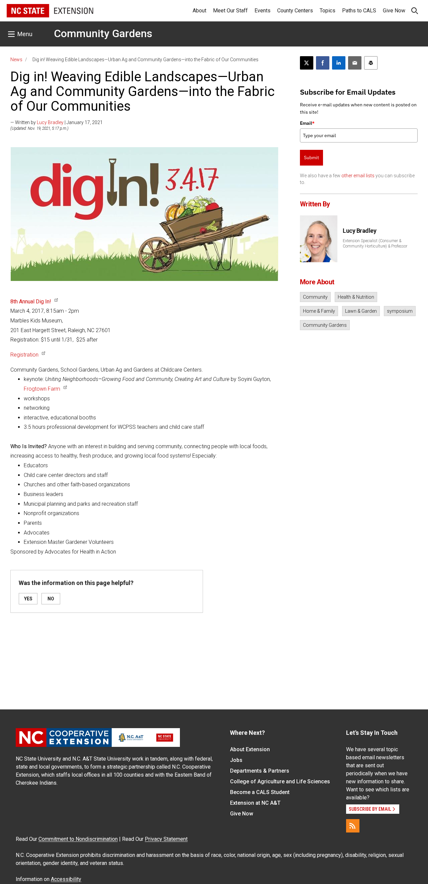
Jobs (236, 760)
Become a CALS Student (260, 792)
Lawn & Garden (361, 311)
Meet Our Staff (230, 10)
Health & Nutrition (356, 297)
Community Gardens (103, 33)
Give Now (394, 10)
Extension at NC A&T (255, 803)
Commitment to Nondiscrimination (78, 839)
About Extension (250, 749)
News (16, 59)
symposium (400, 311)
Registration (24, 355)
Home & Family (319, 311)
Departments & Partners (259, 771)
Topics (327, 10)
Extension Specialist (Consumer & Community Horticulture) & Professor (375, 243)
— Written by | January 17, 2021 (56, 122)
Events (262, 10)
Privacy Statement (166, 839)
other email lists (357, 175)
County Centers (295, 10)
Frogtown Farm (42, 389)
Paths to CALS (359, 10)
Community (315, 297)
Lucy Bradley (50, 122)
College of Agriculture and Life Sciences (280, 781)
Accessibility (66, 879)
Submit (311, 158)
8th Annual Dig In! (30, 301)
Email (307, 123)
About (199, 10)
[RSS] (352, 825)
